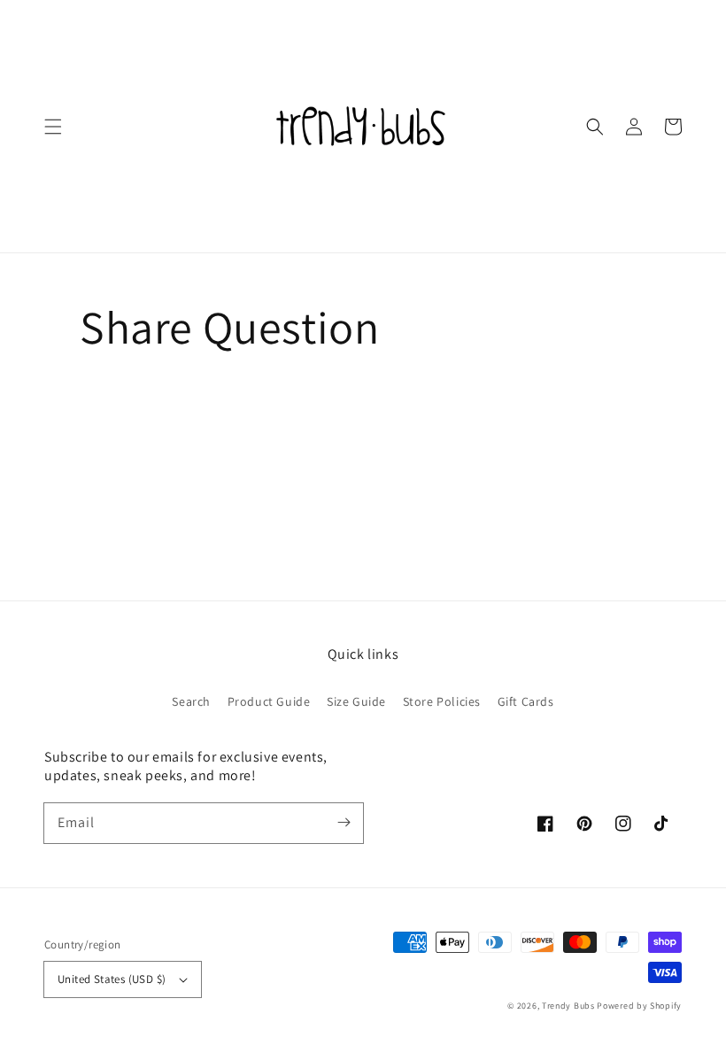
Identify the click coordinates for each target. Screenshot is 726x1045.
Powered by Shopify (639, 1005)
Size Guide (356, 701)
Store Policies (442, 701)
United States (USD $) (112, 979)
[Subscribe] (343, 822)
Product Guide (269, 701)
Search (191, 701)
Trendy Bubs (568, 1005)
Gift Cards (526, 701)
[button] (53, 126)
